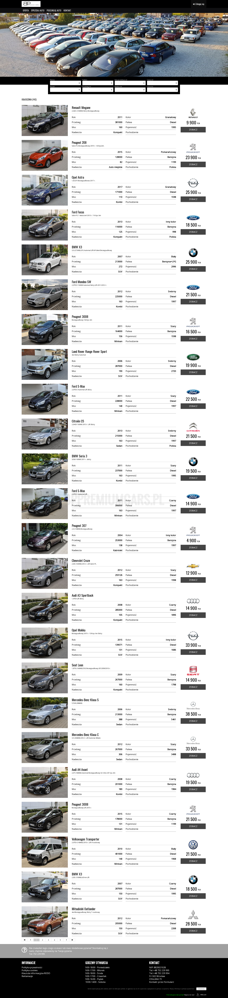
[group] (114, 45)
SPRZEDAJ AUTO (37, 10)
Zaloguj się (199, 4)
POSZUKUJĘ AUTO (54, 10)
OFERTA (26, 10)
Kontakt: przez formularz (161, 982)
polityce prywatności (188, 989)
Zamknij (201, 989)
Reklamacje (27, 976)
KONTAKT (67, 10)
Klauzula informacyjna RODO (36, 973)
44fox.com (203, 995)
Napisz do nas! (180, 995)
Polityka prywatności (32, 967)
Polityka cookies (30, 970)
